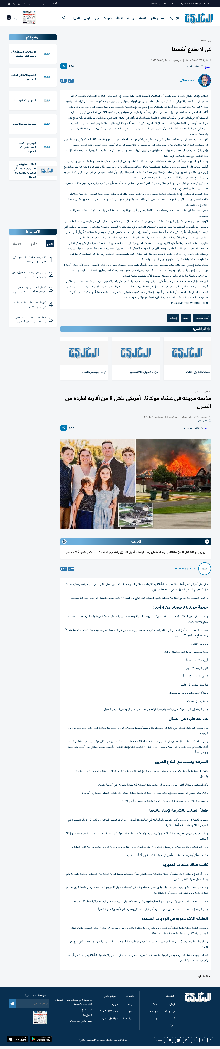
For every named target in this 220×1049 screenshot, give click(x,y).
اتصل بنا (87, 1015)
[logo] (199, 18)
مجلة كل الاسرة (110, 1018)
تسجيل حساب (34, 4)
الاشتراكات (129, 1011)
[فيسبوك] (24, 4)
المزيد (76, 18)
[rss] (186, 1040)
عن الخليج (87, 1009)
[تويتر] (19, 4)
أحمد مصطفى (187, 80)
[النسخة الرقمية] (29, 18)
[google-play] (41, 1040)
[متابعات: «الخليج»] (204, 568)
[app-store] (18, 1040)
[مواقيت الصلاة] (9, 18)
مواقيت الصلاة (169, 3)
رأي (96, 18)
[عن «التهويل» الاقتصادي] (135, 352)
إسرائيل (173, 318)
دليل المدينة (129, 1018)
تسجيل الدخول (48, 4)
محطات (198, 391)
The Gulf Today (109, 1011)
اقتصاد (143, 18)
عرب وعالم (158, 18)
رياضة (130, 18)
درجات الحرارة (156, 3)
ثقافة (119, 18)
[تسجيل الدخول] (56, 4)
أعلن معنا (130, 1004)
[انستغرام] (14, 4)
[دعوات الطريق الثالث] (187, 352)
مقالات (203, 40)
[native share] (63, 66)
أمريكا (186, 318)
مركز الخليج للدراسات (81, 1021)
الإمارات (174, 18)
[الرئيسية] (198, 1001)
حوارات (114, 1004)
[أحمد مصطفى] (204, 80)
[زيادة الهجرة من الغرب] (84, 352)
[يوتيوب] (9, 4)
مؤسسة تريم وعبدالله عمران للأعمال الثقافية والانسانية (73, 1002)
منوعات (107, 18)
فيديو (87, 18)
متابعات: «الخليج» (184, 569)
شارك (71, 66)
